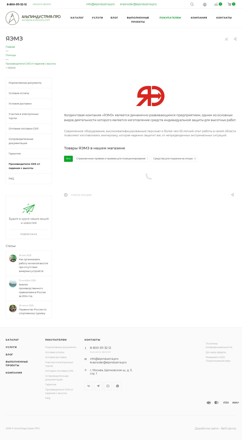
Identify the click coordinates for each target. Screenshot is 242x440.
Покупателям (56, 339)
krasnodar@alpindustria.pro (138, 4)
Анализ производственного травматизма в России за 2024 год (32, 290)
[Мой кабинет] (204, 4)
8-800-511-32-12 (17, 4)
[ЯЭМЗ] (150, 96)
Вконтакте (89, 386)
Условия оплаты (54, 352)
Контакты (92, 339)
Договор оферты (216, 352)
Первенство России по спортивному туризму (33, 311)
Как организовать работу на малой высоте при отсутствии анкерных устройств (33, 265)
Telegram (98, 386)
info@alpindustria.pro (100, 4)
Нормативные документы (60, 347)
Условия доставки (56, 357)
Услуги (11, 347)
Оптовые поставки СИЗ (59, 370)
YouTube (108, 386)
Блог (9, 354)
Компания (14, 372)
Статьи (11, 246)
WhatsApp (117, 386)
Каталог (12, 339)
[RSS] (226, 39)
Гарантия (50, 384)
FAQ (47, 398)
